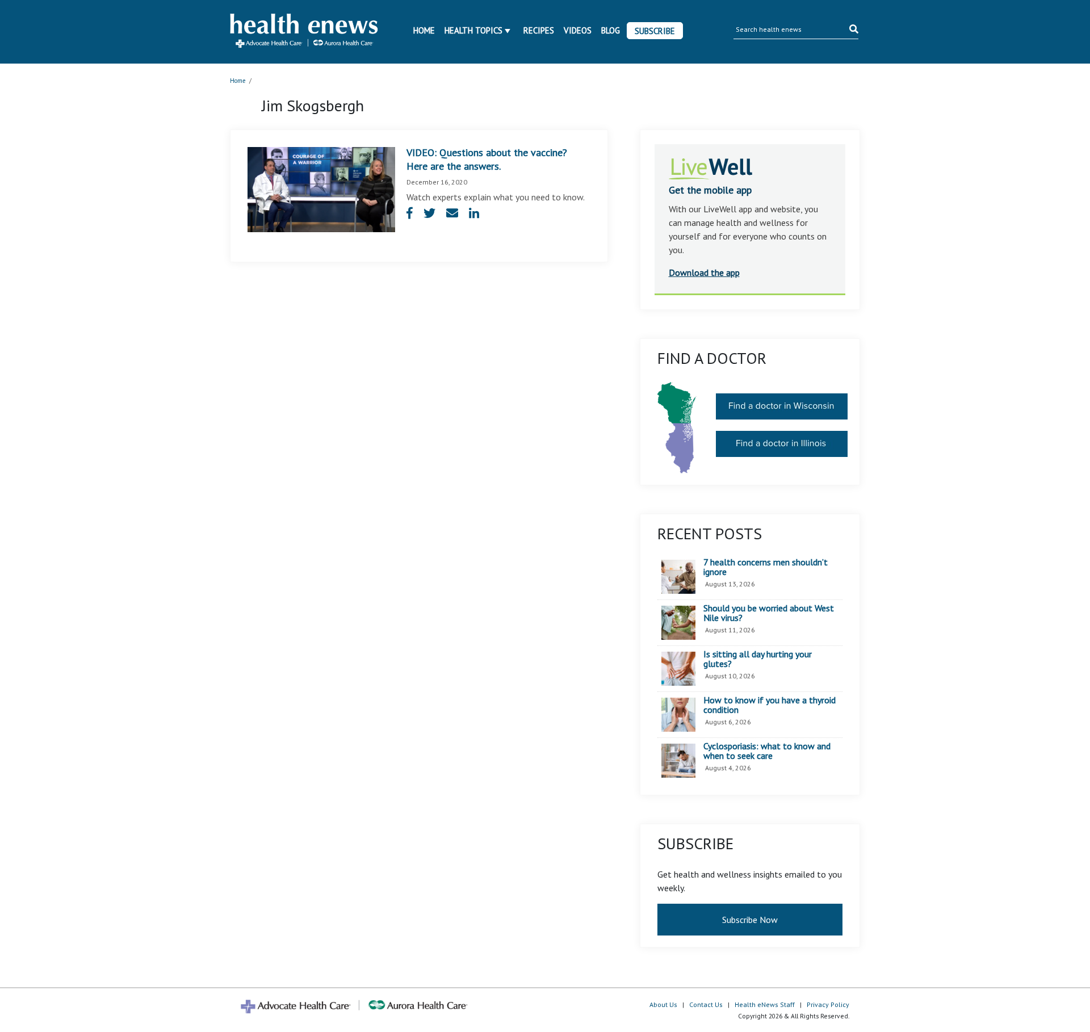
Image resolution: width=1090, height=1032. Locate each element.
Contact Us (706, 1004)
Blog (610, 30)
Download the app (704, 272)
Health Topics (473, 30)
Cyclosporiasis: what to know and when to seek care (767, 751)
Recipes (538, 30)
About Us (663, 1004)
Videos (578, 30)
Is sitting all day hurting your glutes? (757, 659)
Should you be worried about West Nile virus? (768, 613)
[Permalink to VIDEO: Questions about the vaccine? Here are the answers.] (321, 188)
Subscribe (655, 31)
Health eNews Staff (765, 1004)
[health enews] (304, 32)
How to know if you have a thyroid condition (769, 705)
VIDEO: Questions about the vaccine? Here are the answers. (486, 159)
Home (424, 30)
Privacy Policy (828, 1004)
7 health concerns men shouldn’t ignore (765, 567)
